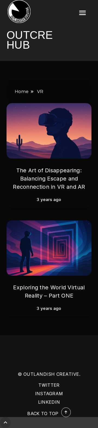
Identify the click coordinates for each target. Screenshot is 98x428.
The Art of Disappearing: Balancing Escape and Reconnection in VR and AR (49, 178)
